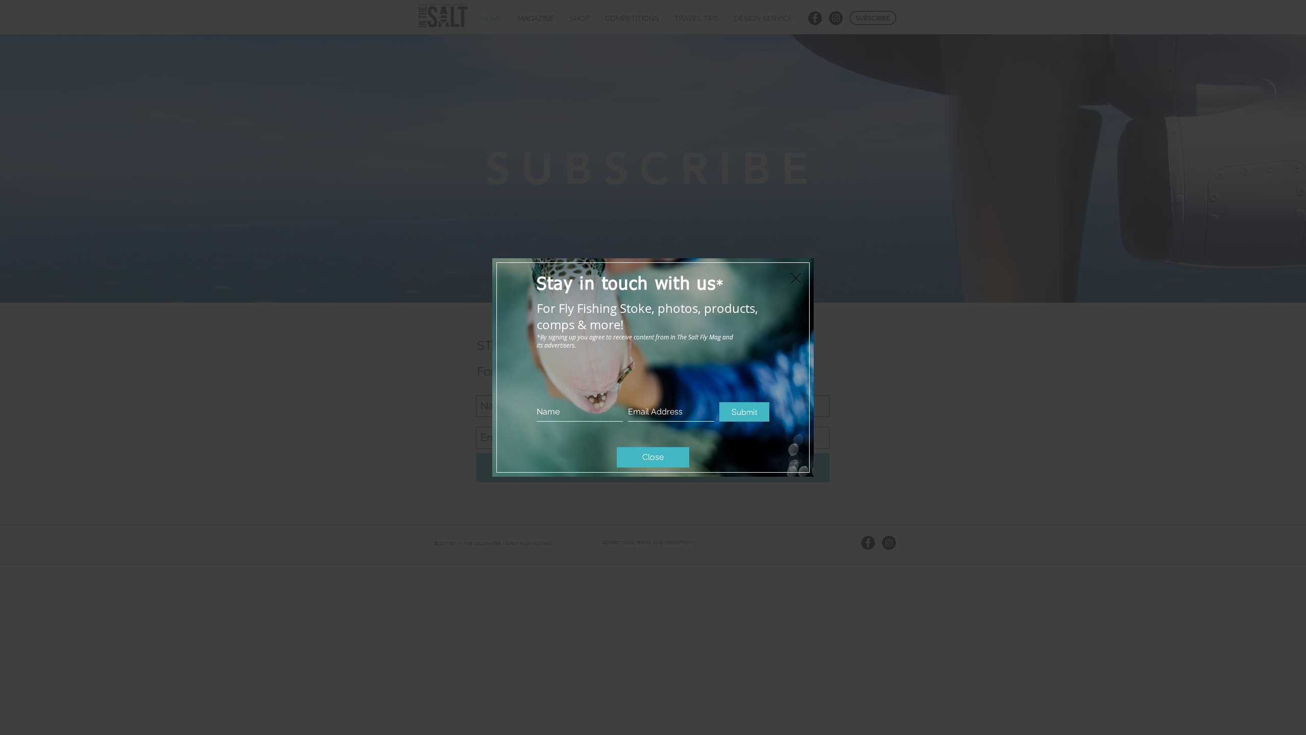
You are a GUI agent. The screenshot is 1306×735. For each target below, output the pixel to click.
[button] (796, 278)
